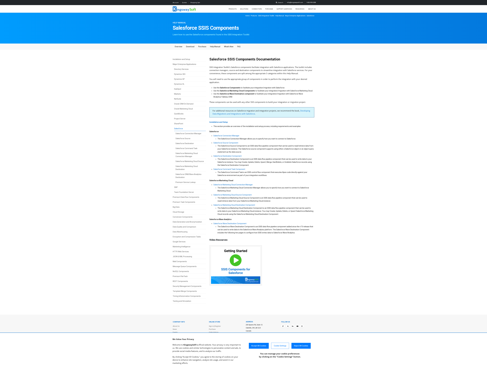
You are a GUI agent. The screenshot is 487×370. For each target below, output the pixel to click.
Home (247, 16)
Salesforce (178, 129)
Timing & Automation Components (187, 296)
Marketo (177, 94)
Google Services (179, 242)
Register (218, 326)
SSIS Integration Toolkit (266, 16)
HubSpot (177, 89)
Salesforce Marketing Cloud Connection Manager (187, 154)
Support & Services (284, 9)
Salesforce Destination (185, 143)
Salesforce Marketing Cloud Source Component (232, 195)
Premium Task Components (184, 202)
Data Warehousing (180, 232)
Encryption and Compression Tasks (187, 237)
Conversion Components (183, 217)
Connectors (257, 9)
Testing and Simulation (182, 301)
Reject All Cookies (301, 346)
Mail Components (180, 261)
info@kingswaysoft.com (295, 2)
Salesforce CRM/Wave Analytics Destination (188, 175)
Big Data (176, 207)
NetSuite (177, 99)
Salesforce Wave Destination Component (229, 224)
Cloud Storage (178, 212)
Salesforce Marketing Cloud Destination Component (234, 205)
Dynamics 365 (179, 74)
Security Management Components (187, 286)
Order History (213, 332)
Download (190, 47)
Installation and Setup (181, 59)
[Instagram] (302, 326)
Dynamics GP (179, 79)
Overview (178, 47)
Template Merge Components (185, 291)
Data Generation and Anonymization (187, 222)
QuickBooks (179, 114)
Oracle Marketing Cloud (183, 109)
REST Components (180, 281)
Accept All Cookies (258, 346)
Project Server (180, 119)
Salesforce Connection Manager (188, 134)
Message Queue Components (185, 266)
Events (175, 332)
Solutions (244, 9)
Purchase (269, 9)
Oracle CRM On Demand (183, 104)
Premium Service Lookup (186, 182)
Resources (300, 9)
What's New (228, 47)
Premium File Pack (180, 276)
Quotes (184, 2)
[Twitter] (288, 326)
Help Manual (279, 16)
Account (176, 2)
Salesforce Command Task (186, 148)
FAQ (238, 47)
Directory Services (181, 69)
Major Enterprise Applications (295, 16)
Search (280, 2)
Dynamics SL (179, 84)
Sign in (211, 326)
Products (233, 9)
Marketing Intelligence (181, 247)
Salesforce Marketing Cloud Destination (187, 167)
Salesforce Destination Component (227, 156)
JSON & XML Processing (182, 257)
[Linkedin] (292, 326)
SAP (176, 187)
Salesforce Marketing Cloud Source (190, 161)
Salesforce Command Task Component (229, 169)
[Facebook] (283, 326)
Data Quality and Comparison (184, 227)
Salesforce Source (183, 138)
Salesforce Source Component (225, 143)
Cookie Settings (280, 346)
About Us (312, 9)
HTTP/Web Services (181, 252)
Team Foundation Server (184, 192)
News (175, 329)
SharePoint (178, 124)
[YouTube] (297, 326)
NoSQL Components (181, 271)
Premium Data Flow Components (186, 197)
